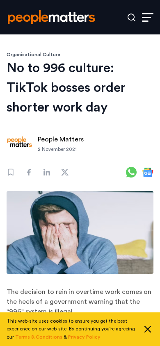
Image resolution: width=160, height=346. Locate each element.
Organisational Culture (33, 54)
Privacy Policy (84, 337)
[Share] (29, 172)
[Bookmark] (11, 172)
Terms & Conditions (38, 337)
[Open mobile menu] (147, 17)
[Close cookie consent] (147, 329)
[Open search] (131, 17)
